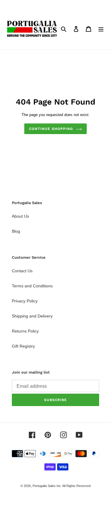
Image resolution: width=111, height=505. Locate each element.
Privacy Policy (25, 301)
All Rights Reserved (76, 486)
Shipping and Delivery (32, 316)
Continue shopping (51, 129)
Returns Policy (25, 331)
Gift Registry (23, 346)
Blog (16, 231)
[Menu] (101, 29)
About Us (20, 216)
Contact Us (22, 270)
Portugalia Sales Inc (47, 486)
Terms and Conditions (32, 286)
